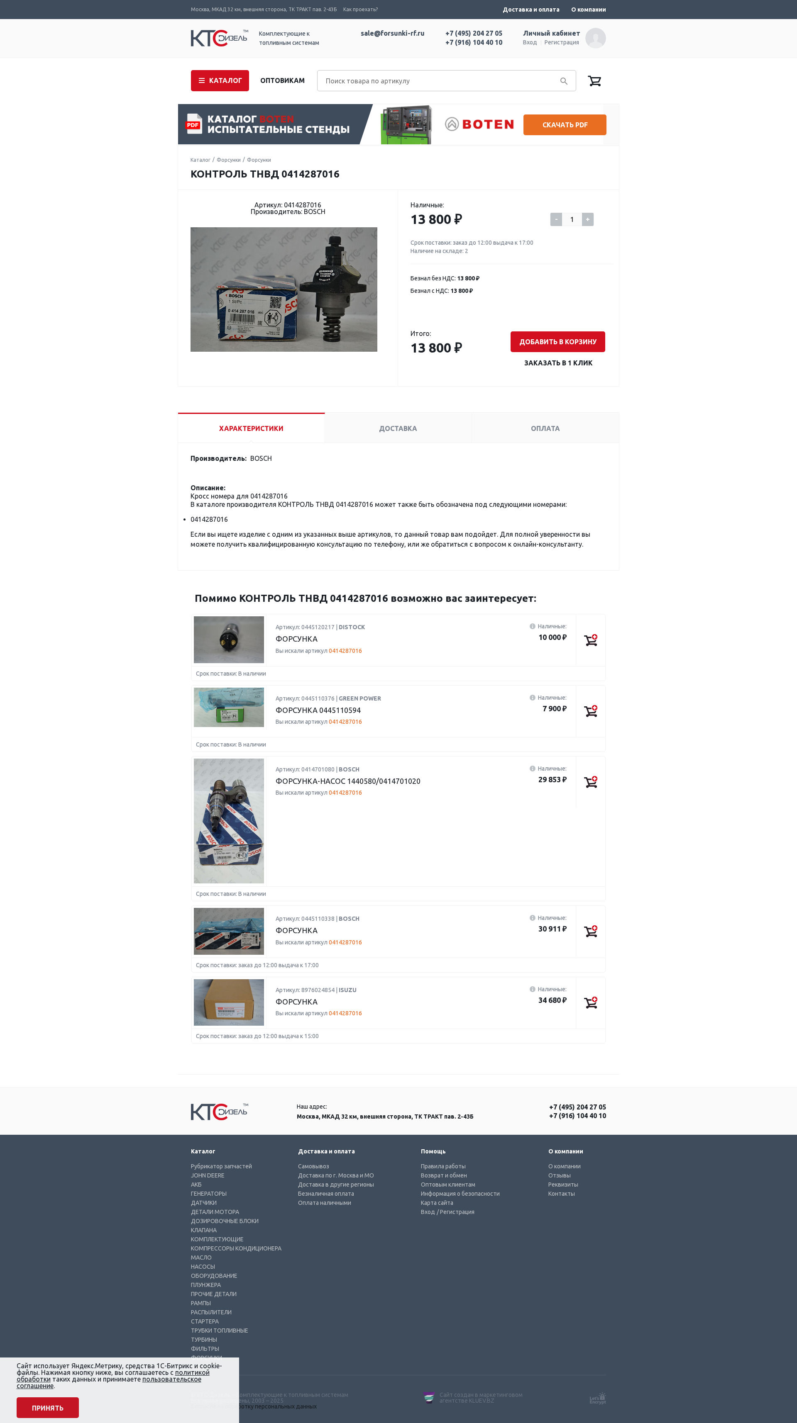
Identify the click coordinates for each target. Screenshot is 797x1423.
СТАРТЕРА (205, 1321)
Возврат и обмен (444, 1175)
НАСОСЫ (203, 1266)
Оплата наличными (324, 1202)
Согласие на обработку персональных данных (254, 1406)
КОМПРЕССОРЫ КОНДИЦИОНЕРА (236, 1248)
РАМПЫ (201, 1303)
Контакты (561, 1193)
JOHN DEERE (208, 1175)
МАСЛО (201, 1257)
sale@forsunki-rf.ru (393, 33)
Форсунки (229, 160)
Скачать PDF (565, 125)
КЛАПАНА (204, 1230)
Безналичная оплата (326, 1193)
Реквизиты (563, 1184)
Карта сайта (437, 1202)
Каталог (200, 160)
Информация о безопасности (460, 1193)
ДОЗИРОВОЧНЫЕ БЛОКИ (225, 1221)
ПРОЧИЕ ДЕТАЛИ (214, 1294)
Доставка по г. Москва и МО (336, 1175)
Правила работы (443, 1166)
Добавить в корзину (558, 341)
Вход (530, 42)
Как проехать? (360, 9)
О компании (588, 9)
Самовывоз (313, 1166)
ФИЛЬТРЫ (205, 1348)
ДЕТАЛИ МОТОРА (215, 1212)
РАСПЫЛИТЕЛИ (211, 1312)
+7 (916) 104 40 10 (473, 42)
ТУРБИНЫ (204, 1339)
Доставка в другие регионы (336, 1184)
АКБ (196, 1184)
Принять (48, 1408)
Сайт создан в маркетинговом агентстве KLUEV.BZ (481, 1398)
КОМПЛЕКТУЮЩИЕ (217, 1239)
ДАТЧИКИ (204, 1202)
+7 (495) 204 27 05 (473, 33)
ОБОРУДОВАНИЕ (214, 1275)
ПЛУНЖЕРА (206, 1285)
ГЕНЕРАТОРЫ (209, 1193)
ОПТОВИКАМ (282, 80)
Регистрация (562, 42)
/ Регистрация (455, 1212)
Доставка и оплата (531, 9)
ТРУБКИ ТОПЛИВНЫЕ (219, 1330)
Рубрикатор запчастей (221, 1166)
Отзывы (559, 1175)
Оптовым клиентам (448, 1184)
